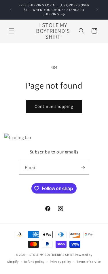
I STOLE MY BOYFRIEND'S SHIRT (50, 255)
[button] (11, 31)
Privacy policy (60, 262)
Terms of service (89, 262)
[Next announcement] (97, 9)
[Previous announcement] (10, 9)
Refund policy (34, 262)
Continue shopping (54, 106)
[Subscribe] (82, 167)
